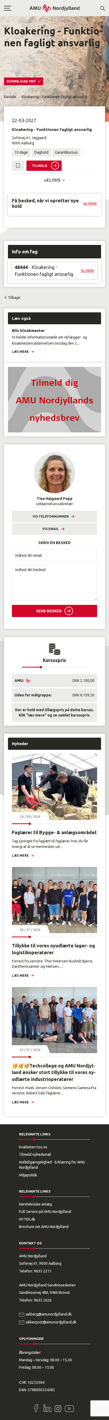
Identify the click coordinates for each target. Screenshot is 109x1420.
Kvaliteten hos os (33, 1147)
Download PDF (22, 81)
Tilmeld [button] (39, 165)
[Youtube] (69, 1407)
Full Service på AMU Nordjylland (45, 1211)
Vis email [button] (50, 529)
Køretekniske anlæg (35, 1204)
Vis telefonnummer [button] (51, 516)
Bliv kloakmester (28, 330)
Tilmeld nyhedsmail (35, 1154)
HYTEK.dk (27, 1219)
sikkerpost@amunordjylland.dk (51, 1322)
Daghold (41, 152)
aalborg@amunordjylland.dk (49, 1314)
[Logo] (54, 8)
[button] (16, 8)
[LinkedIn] (47, 1408)
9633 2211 (43, 1271)
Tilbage (14, 297)
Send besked (49, 611)
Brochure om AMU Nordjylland (44, 1227)
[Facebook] (36, 1408)
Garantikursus (66, 152)
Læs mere (20, 351)
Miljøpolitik (28, 1175)
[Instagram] (57, 1408)
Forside (10, 97)
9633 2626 (43, 1300)
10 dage (21, 152)
